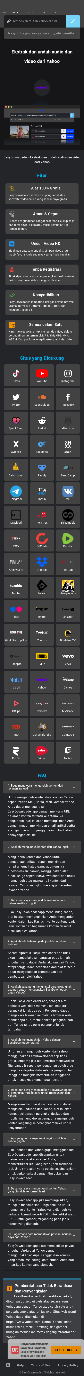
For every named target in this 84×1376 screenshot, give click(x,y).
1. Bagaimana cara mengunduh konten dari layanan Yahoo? (35, 787)
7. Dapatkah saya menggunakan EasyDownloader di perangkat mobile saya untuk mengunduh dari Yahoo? (40, 1092)
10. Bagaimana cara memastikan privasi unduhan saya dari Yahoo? (39, 1235)
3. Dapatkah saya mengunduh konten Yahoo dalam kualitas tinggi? (36, 902)
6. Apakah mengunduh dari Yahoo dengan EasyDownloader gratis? (34, 1041)
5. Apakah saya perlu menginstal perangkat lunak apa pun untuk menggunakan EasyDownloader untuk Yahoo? (39, 989)
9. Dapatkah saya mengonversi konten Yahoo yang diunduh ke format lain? (37, 1190)
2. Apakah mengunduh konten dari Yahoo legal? (38, 847)
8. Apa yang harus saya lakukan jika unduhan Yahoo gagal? (37, 1139)
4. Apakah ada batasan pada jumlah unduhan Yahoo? (37, 942)
